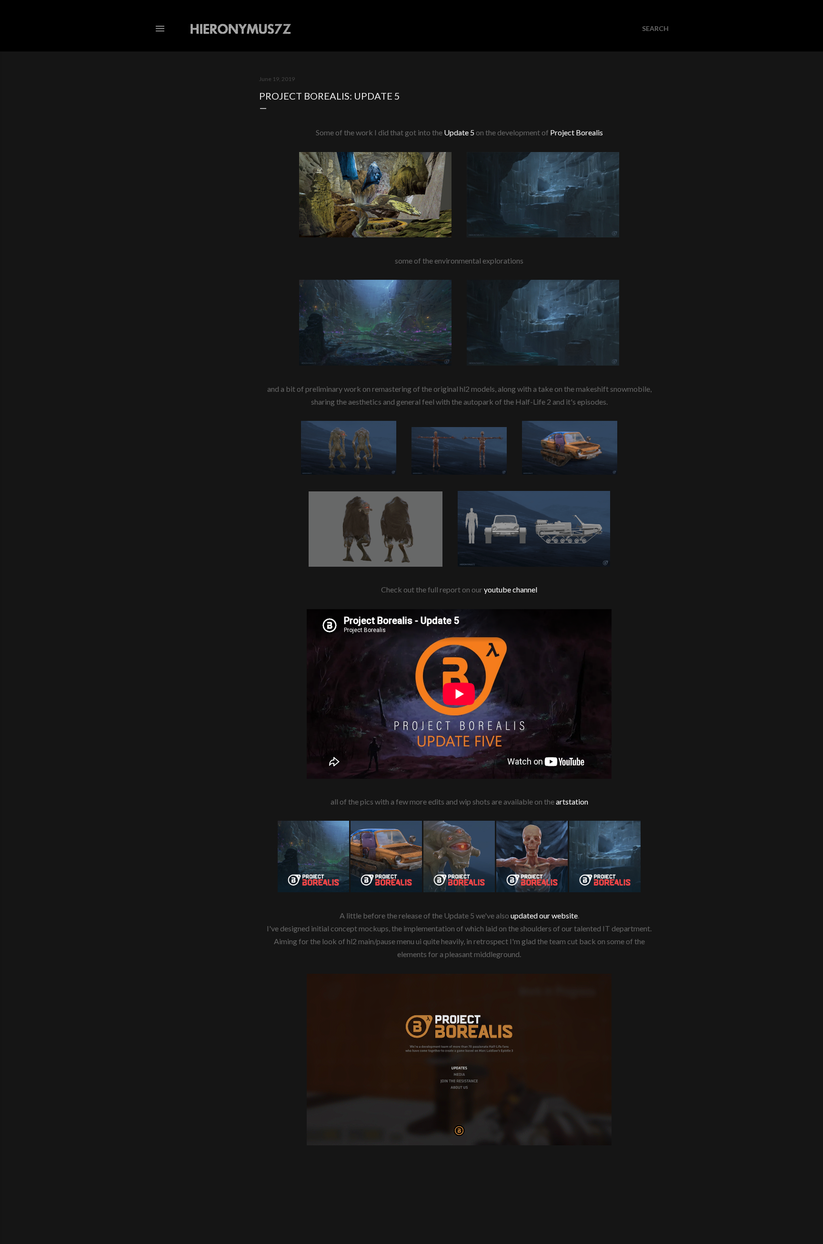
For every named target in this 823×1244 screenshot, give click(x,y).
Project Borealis (576, 132)
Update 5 (459, 132)
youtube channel (510, 589)
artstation (572, 801)
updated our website (544, 915)
